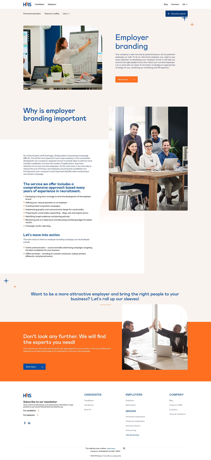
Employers (52, 4)
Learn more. (111, 448)
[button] (185, 4)
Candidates (39, 4)
